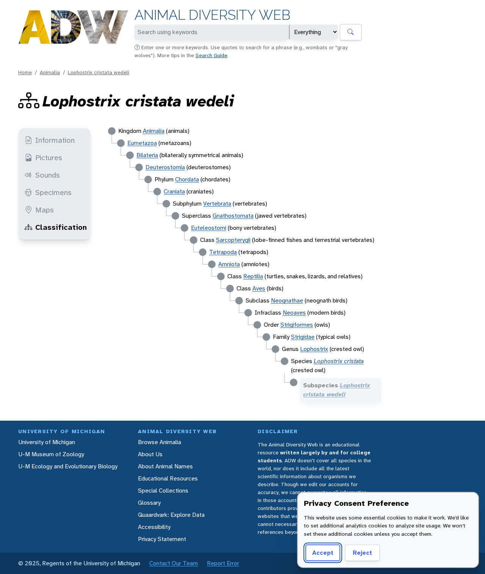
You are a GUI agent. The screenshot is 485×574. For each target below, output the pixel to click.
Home (25, 72)
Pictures (48, 157)
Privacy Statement (162, 539)
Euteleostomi (208, 228)
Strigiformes (296, 325)
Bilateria (147, 155)
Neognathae (287, 300)
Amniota (229, 264)
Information (55, 140)
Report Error (223, 563)
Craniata (174, 191)
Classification (61, 227)
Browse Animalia (159, 442)
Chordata (187, 179)
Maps (44, 210)
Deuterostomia (165, 167)
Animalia (50, 72)
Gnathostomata (233, 216)
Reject (362, 553)
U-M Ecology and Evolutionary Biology (67, 466)
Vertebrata (217, 203)
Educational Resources (168, 478)
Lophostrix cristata (339, 361)
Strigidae (302, 337)
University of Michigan (46, 442)
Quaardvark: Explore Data (171, 515)
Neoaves (294, 313)
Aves (258, 288)
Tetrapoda (223, 252)
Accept (322, 553)
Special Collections (163, 490)
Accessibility (154, 527)
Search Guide (211, 55)
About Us (150, 454)
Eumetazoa (142, 143)
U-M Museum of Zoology (51, 454)
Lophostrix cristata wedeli (98, 72)
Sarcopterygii (233, 240)
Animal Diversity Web (212, 15)
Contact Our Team (173, 563)
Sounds (47, 175)
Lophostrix (314, 349)
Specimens (53, 192)
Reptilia (253, 276)
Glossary (149, 503)
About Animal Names (165, 466)
